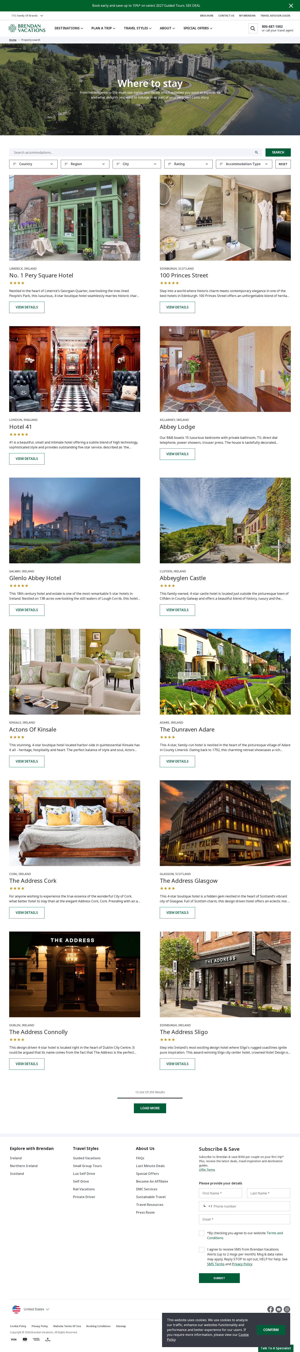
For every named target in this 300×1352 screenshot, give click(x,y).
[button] (31, 1309)
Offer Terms (207, 1170)
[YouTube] (280, 1309)
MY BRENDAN (247, 16)
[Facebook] (271, 1309)
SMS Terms (215, 1264)
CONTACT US (226, 16)
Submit (219, 1278)
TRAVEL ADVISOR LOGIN (275, 16)
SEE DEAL (193, 5)
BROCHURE (206, 16)
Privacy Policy (242, 1264)
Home (13, 40)
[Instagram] (287, 1309)
